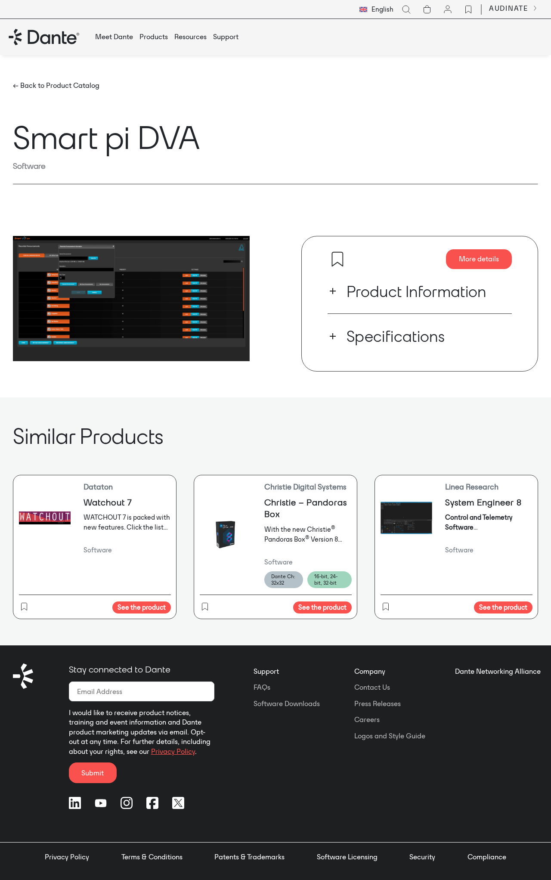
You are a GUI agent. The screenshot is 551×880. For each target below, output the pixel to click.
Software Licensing (347, 856)
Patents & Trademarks (249, 856)
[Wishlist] (468, 9)
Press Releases (377, 703)
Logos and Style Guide (389, 735)
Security (422, 856)
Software (29, 166)
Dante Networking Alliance (498, 671)
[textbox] (376, 9)
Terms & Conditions (152, 856)
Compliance (486, 856)
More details (479, 258)
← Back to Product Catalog (56, 85)
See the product (142, 607)
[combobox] (376, 9)
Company (369, 671)
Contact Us (372, 687)
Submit (92, 772)
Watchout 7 (108, 502)
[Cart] (427, 9)
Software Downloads (287, 703)
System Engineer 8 (483, 502)
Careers (367, 719)
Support (266, 671)
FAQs (262, 687)
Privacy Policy (173, 751)
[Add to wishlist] (337, 259)
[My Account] (448, 9)
